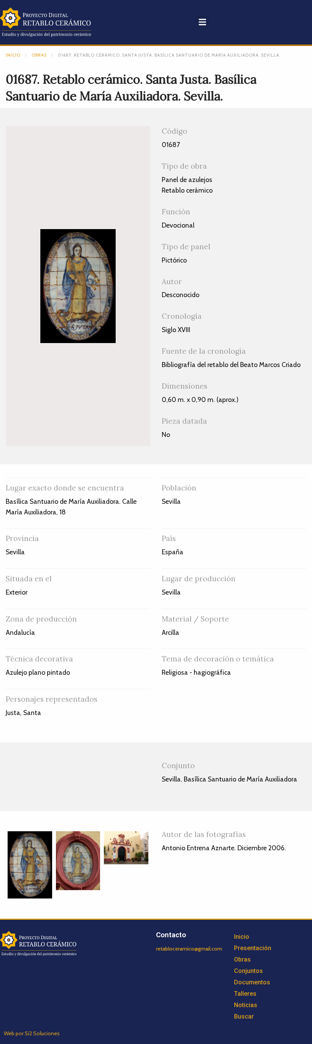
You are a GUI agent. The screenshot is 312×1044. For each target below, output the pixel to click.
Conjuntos (248, 970)
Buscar (244, 1016)
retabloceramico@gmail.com (189, 948)
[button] (202, 22)
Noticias (245, 1005)
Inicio (13, 55)
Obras (39, 55)
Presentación (252, 948)
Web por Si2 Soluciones (32, 1033)
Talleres (245, 993)
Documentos (252, 982)
